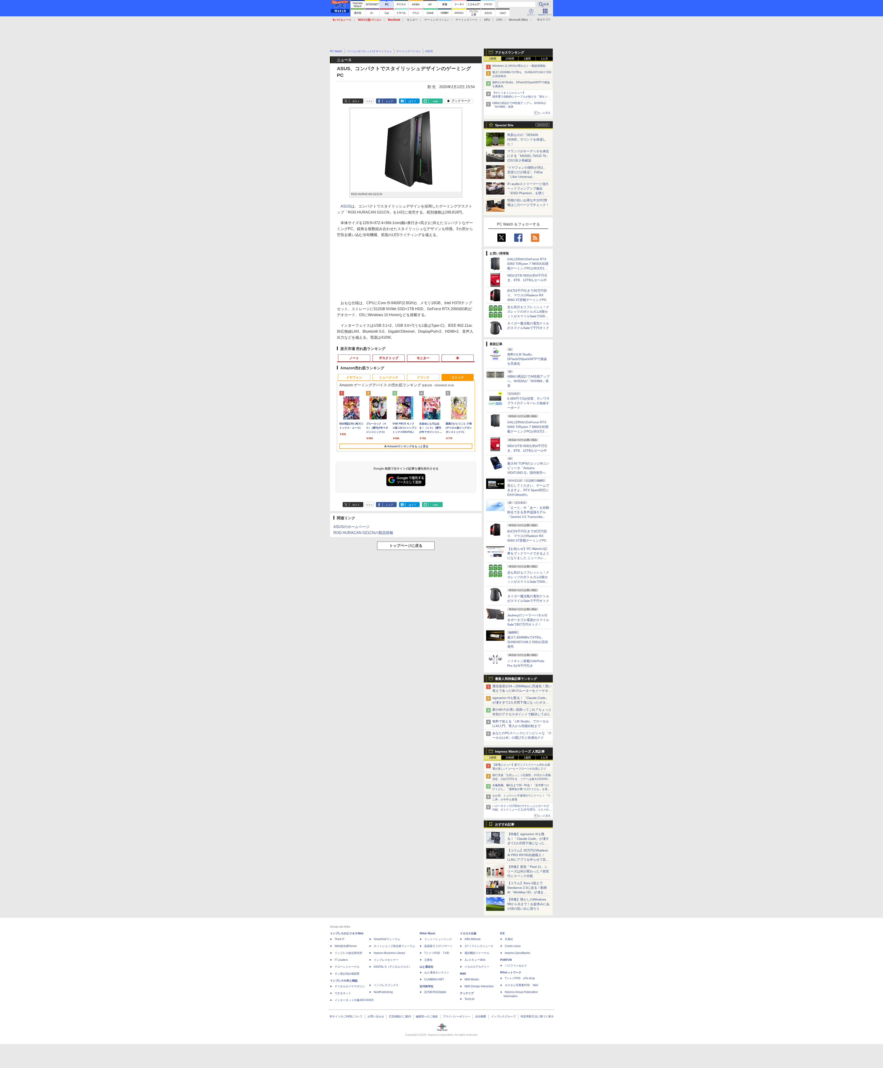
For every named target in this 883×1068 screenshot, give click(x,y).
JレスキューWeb (474, 959)
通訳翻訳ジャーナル (476, 953)
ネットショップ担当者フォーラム (394, 946)
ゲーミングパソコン (436, 19)
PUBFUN (506, 959)
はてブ (412, 101)
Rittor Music (428, 933)
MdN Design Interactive (479, 986)
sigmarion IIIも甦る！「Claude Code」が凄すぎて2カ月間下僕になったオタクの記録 (520, 702)
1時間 (492, 58)
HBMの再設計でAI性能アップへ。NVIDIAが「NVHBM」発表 (528, 381)
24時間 (509, 58)
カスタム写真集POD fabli (521, 985)
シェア (389, 101)
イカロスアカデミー (476, 966)
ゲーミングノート (467, 19)
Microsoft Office (518, 19)
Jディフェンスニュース (478, 946)
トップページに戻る (405, 546)
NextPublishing (383, 992)
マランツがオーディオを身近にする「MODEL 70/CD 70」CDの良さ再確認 (528, 155)
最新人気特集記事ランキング (516, 679)
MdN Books (471, 979)
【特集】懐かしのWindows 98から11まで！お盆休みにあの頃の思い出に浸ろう (528, 904)
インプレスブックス (386, 985)
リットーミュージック (438, 939)
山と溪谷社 (426, 966)
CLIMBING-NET (434, 979)
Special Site (504, 125)
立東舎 (428, 959)
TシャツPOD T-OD (436, 953)
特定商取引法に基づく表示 (537, 1016)
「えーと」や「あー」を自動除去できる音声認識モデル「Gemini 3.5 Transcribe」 (528, 512)
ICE (502, 933)
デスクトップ (388, 358)
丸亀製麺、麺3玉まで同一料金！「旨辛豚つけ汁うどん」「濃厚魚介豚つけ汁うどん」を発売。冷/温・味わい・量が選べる (520, 789)
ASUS (346, 206)
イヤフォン (354, 377)
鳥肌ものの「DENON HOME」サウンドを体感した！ (526, 139)
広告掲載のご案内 (400, 1016)
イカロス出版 (468, 933)
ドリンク (423, 377)
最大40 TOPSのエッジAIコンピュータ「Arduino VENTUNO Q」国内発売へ (528, 468)
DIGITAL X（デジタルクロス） (392, 966)
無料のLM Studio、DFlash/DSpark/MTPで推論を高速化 (527, 358)
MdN (463, 973)
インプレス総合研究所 (348, 953)
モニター (412, 19)
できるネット (343, 993)
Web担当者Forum (346, 946)
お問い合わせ (375, 1016)
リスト (369, 101)
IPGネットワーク (510, 972)
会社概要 (480, 1016)
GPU (487, 19)
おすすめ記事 (504, 824)
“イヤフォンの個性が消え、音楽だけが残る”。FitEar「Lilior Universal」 (527, 172)
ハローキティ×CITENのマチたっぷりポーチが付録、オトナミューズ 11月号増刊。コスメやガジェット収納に (521, 809)
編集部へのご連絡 (427, 1016)
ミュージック (388, 377)
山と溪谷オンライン (436, 972)
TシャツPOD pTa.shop (520, 978)
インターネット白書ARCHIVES (354, 1000)
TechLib (469, 999)
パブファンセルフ (516, 965)
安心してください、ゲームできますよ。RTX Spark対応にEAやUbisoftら (528, 490)
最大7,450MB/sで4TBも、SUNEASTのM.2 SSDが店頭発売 (527, 641)
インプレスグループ (503, 1016)
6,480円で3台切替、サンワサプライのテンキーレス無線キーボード (528, 403)
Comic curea (513, 946)
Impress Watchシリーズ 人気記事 (520, 751)
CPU (499, 19)
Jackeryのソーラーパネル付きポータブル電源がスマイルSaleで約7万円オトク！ (528, 619)
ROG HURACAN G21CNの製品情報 (363, 533)
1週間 (527, 58)
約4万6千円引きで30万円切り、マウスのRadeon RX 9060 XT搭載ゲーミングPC (527, 295)
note (435, 101)
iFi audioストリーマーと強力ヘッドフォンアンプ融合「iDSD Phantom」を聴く (528, 188)
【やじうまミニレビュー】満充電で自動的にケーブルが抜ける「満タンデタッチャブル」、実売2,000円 (521, 96)
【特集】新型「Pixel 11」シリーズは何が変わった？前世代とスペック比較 (528, 871)
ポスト (356, 101)
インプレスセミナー (386, 959)
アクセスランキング (509, 52)
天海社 (509, 939)
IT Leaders (341, 959)
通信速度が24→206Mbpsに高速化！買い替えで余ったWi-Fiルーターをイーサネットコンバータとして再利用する (521, 690)
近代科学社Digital (435, 992)
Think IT (339, 939)
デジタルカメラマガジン (350, 986)
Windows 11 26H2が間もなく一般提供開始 (518, 65)
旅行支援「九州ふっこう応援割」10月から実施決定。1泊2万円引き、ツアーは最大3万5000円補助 (521, 779)
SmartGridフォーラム (387, 939)
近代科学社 (426, 986)
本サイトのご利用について (346, 1016)
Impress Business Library (389, 953)
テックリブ (467, 993)
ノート (354, 358)
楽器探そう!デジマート (438, 946)
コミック (457, 377)
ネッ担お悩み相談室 (347, 973)
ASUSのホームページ (351, 527)
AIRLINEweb (472, 939)
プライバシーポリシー (456, 1016)
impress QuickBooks (517, 953)
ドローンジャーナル (347, 966)
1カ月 (544, 58)
